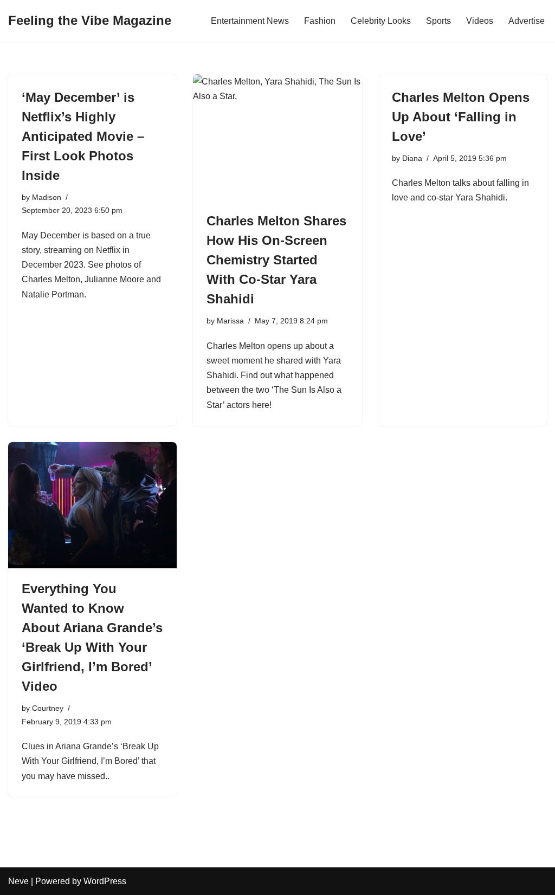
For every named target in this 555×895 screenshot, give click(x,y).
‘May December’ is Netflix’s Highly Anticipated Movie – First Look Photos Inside (83, 136)
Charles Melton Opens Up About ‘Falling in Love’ (461, 117)
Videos (479, 20)
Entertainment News (250, 20)
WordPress (104, 881)
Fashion (319, 20)
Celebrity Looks (381, 20)
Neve (18, 881)
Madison (46, 197)
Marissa (230, 320)
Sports (438, 20)
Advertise (526, 20)
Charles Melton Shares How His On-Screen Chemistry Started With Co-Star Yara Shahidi (276, 259)
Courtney (47, 708)
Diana (412, 158)
